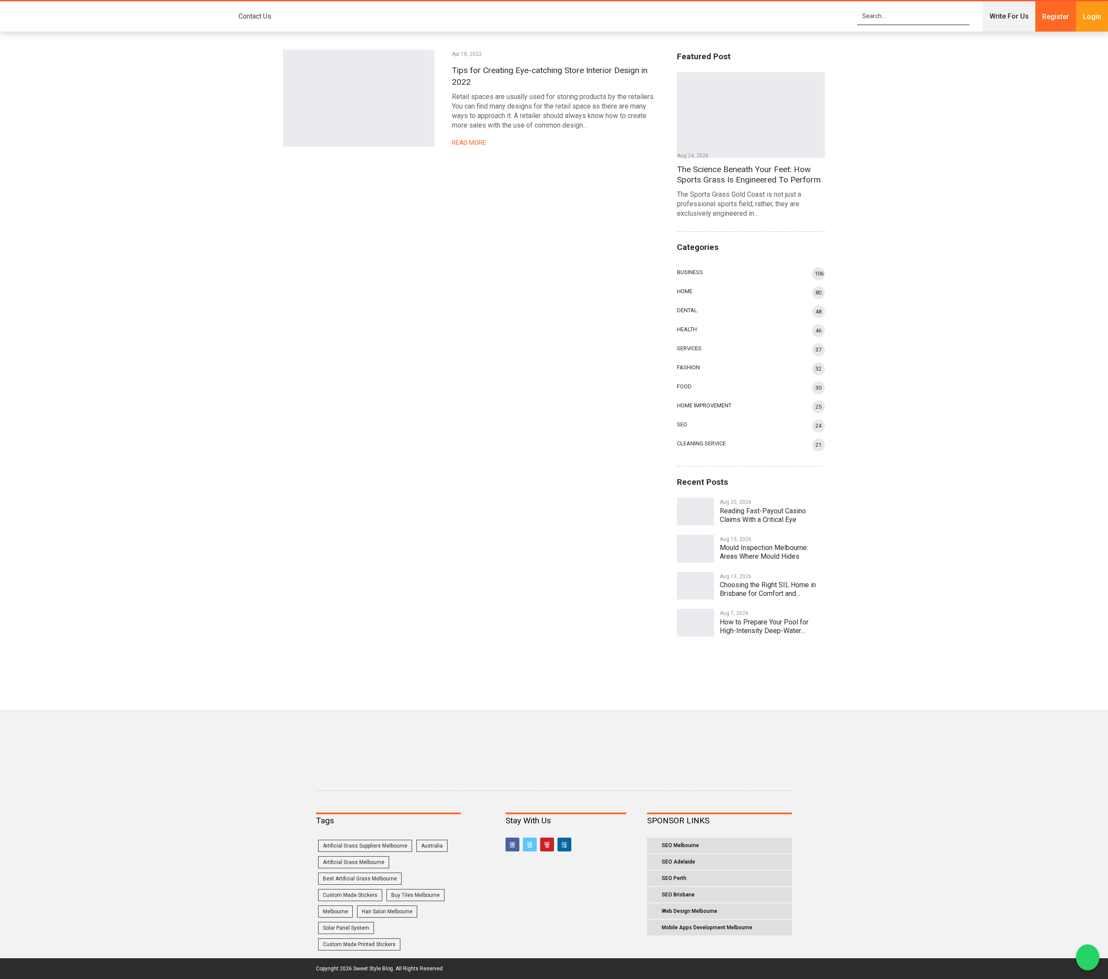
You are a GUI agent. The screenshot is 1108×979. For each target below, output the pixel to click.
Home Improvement (704, 405)
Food (684, 386)
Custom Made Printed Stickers (359, 944)
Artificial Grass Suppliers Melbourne (365, 846)
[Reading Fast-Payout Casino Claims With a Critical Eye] (695, 511)
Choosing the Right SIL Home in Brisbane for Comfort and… (768, 589)
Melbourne (335, 912)
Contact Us (254, 16)
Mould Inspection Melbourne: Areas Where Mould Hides (764, 552)
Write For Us (1009, 16)
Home (684, 291)
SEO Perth (674, 878)
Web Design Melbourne (689, 911)
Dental (687, 310)
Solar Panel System (346, 928)
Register (1055, 17)
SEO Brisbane (678, 895)
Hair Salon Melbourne (387, 912)
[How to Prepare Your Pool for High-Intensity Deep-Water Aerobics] (695, 623)
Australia (432, 846)
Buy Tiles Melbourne (415, 895)
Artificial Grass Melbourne (353, 862)
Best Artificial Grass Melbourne (360, 879)
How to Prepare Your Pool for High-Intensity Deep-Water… (764, 626)
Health (687, 329)
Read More (470, 143)
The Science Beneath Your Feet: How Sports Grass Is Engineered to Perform (749, 174)
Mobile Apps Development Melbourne (707, 928)
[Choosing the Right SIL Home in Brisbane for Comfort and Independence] (695, 586)
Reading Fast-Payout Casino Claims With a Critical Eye (763, 515)
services (689, 348)
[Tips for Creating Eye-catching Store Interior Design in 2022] (359, 98)
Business (690, 272)
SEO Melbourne (680, 845)
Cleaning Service (701, 443)
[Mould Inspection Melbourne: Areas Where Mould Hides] (695, 549)
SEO (682, 424)
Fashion (688, 367)
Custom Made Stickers (350, 895)
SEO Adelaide (678, 862)
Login (1092, 17)
